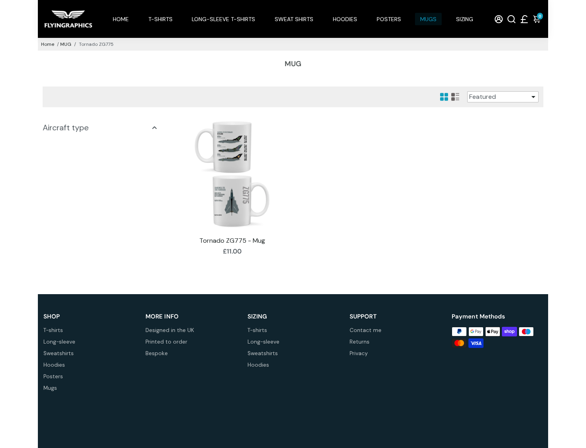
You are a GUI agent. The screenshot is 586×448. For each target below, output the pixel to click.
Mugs (50, 388)
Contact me (365, 330)
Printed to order (166, 341)
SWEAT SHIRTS (294, 19)
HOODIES (345, 19)
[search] (511, 19)
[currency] (524, 19)
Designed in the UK (170, 330)
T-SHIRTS (160, 19)
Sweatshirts (58, 353)
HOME (121, 19)
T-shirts (53, 330)
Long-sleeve (59, 341)
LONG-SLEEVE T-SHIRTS (223, 19)
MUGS (428, 19)
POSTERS (389, 19)
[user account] (498, 19)
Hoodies (54, 365)
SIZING (464, 19)
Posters (53, 376)
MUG (65, 44)
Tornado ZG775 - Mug (232, 240)
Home (47, 44)
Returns (360, 341)
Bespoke (157, 353)
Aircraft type (66, 127)
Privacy (359, 353)
